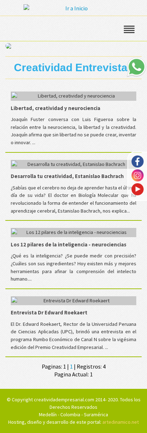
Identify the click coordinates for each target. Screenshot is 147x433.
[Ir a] (73, 45)
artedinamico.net (120, 422)
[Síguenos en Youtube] (137, 189)
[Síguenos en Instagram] (137, 175)
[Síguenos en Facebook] (137, 161)
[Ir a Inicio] (73, 7)
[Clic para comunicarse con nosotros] (136, 67)
